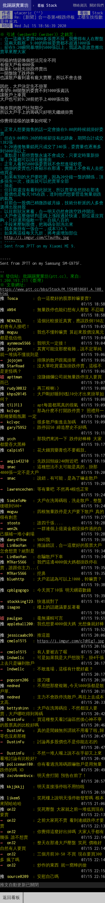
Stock (47, 5)
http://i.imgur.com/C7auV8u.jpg (36, 237)
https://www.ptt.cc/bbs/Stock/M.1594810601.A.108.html (51, 291)
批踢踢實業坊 (16, 5)
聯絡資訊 (80, 5)
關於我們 (97, 5)
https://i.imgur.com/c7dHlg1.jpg (70, 641)
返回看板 (11, 897)
